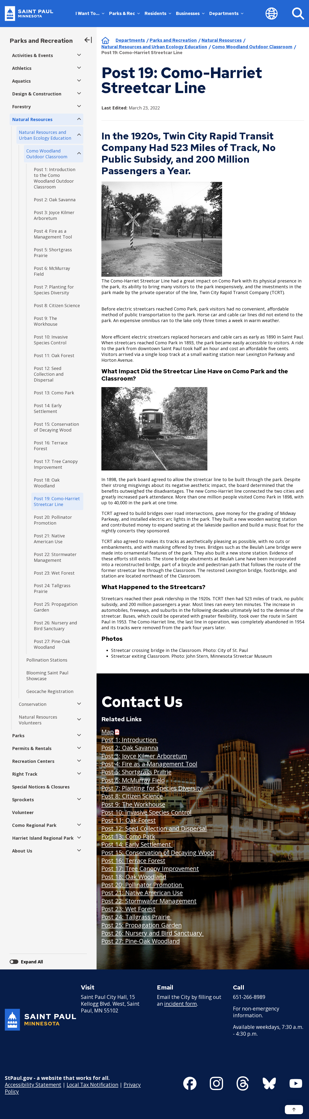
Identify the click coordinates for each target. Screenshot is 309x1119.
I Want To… (87, 13)
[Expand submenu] (78, 55)
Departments (224, 13)
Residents (155, 13)
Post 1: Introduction (129, 740)
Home (105, 40)
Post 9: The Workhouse (133, 804)
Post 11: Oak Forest (128, 820)
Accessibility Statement (33, 1084)
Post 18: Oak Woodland (133, 877)
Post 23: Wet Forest (128, 909)
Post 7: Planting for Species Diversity (152, 788)
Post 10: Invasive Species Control (146, 812)
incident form (180, 1003)
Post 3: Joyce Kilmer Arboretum (144, 756)
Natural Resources (222, 40)
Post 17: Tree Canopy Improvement (150, 868)
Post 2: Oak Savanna (129, 748)
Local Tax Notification (92, 1084)
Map (107, 732)
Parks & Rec (122, 13)
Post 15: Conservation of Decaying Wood (157, 852)
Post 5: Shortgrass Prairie (136, 772)
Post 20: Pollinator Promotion (142, 885)
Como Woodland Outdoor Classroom (252, 47)
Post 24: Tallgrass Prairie (136, 917)
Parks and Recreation (41, 41)
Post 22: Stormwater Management (149, 901)
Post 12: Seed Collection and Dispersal (154, 828)
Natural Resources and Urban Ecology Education (154, 47)
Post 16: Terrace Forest (133, 860)
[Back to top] (294, 1109)
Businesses (188, 13)
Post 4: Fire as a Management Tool (149, 764)
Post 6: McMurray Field (133, 780)
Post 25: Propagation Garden (141, 925)
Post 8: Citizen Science (132, 796)
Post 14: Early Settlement (137, 844)
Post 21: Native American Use (142, 892)
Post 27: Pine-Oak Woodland (140, 941)
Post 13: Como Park (128, 836)
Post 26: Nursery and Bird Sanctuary (152, 933)
